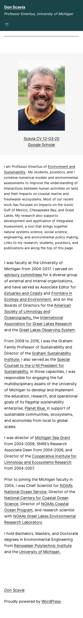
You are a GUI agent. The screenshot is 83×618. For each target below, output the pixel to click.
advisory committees (23, 275)
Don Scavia (14, 7)
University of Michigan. (40, 551)
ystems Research (56, 462)
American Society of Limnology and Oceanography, (37, 311)
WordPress (51, 601)
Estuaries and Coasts (23, 293)
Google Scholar (41, 145)
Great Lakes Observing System (47, 330)
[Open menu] (6, 24)
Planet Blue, (36, 408)
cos (37, 462)
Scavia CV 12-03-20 (41, 138)
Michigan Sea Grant (52, 437)
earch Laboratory (26, 522)
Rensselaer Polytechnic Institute (43, 545)
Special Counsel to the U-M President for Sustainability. (37, 365)
